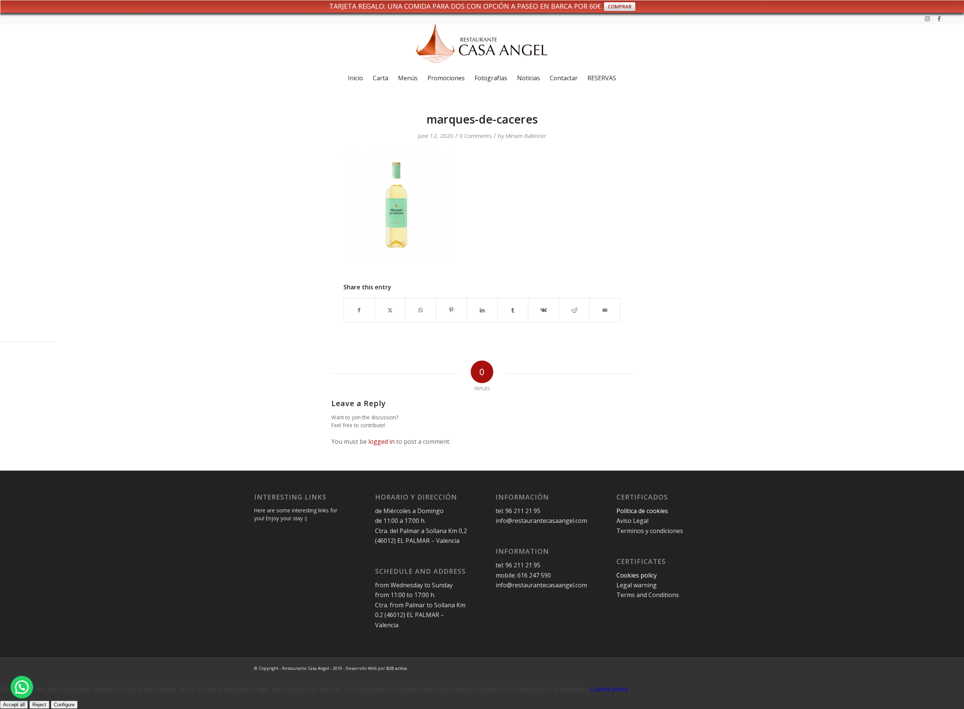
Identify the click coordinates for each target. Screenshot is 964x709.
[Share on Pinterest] (451, 310)
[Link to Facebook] (939, 18)
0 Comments (475, 135)
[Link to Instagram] (927, 18)
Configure (64, 704)
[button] (22, 687)
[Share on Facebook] (359, 310)
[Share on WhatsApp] (421, 310)
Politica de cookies (643, 511)
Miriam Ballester (525, 135)
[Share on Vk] (543, 310)
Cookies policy (636, 575)
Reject (39, 704)
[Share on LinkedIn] (482, 310)
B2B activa (396, 668)
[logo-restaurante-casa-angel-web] (482, 46)
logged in (381, 441)
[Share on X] (390, 310)
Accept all (14, 704)
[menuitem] (355, 78)
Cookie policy (609, 689)
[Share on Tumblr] (513, 310)
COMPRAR (619, 6)
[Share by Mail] (605, 310)
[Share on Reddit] (574, 310)
